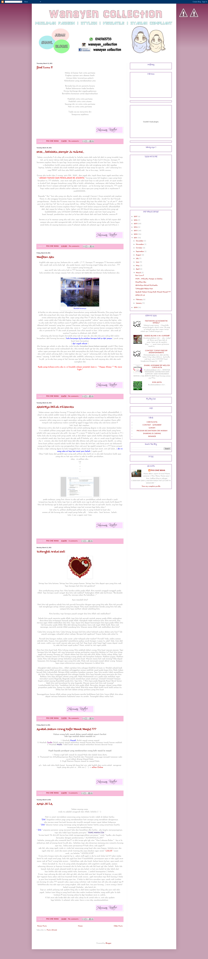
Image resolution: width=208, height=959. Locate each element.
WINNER (152, 436)
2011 (136, 238)
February (139, 300)
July (137, 258)
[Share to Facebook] (90, 141)
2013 (136, 231)
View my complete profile (151, 486)
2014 (136, 227)
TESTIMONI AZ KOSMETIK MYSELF (156, 322)
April (138, 269)
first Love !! (44, 68)
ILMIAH (152, 428)
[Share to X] (88, 141)
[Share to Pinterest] (93, 141)
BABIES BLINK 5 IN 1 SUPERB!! (156, 336)
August (139, 255)
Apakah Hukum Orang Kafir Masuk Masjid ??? (66, 729)
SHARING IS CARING (152, 433)
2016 (136, 220)
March (138, 273)
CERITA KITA (152, 422)
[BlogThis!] (86, 141)
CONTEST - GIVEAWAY (152, 425)
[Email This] (83, 141)
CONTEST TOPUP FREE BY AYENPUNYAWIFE (156, 352)
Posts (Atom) (52, 930)
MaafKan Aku (45, 257)
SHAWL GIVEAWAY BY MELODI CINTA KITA (157, 366)
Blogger (108, 943)
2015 (136, 224)
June (138, 262)
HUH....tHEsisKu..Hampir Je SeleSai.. (60, 152)
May (138, 266)
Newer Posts (42, 926)
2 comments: (73, 541)
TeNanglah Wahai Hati (51, 552)
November (140, 244)
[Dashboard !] (194, 24)
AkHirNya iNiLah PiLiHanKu (55, 407)
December (140, 241)
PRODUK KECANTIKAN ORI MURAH (152, 431)
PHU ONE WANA (158, 470)
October (139, 248)
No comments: (74, 141)
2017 (136, 216)
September (140, 251)
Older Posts (118, 926)
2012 (136, 234)
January (139, 303)
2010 (136, 307)
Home (80, 926)
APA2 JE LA (44, 804)
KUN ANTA (157, 382)
